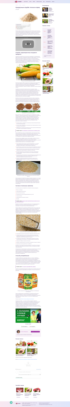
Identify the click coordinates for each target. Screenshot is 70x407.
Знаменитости (51, 11)
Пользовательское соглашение (43, 404)
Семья (30, 1)
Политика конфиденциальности (44, 403)
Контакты (42, 402)
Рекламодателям (47, 402)
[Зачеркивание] (22, 374)
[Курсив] (20, 374)
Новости (50, 16)
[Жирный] (19, 374)
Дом (44, 1)
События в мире (39, 1)
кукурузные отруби (26, 359)
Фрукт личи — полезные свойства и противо (19, 394)
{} (29, 374)
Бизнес (53, 1)
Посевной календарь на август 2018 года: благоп (51, 20)
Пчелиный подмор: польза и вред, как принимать (28, 394)
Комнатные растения (51, 23)
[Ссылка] (28, 374)
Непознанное (48, 1)
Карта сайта (50, 404)
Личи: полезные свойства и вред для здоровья (36, 394)
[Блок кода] (27, 374)
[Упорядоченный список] (23, 374)
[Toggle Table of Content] (29, 25)
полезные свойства (33, 359)
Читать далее (18, 397)
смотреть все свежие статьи (47, 56)
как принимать (20, 359)
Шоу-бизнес (26, 1)
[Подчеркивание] (21, 374)
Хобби (34, 1)
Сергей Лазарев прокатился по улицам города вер (51, 14)
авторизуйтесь (38, 369)
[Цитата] (26, 374)
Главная (40, 402)
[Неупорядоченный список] (25, 374)
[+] (30, 374)
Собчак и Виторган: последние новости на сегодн (50, 9)
